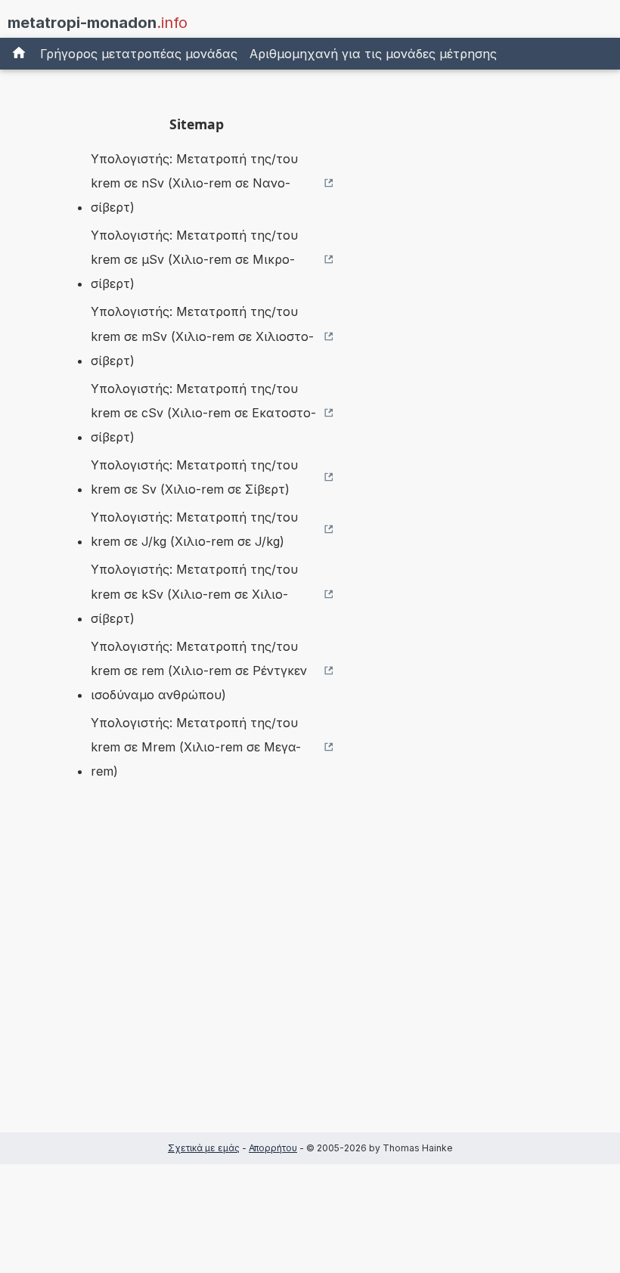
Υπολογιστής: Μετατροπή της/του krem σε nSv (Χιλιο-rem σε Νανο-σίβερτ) (194, 183)
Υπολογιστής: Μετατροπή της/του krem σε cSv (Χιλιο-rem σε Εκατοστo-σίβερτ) (203, 412)
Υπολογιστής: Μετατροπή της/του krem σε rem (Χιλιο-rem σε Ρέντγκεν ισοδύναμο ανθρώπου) (199, 670)
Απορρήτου (273, 1148)
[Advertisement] (196, 979)
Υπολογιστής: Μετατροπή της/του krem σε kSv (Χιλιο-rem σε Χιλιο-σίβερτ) (194, 593)
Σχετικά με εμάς (204, 1148)
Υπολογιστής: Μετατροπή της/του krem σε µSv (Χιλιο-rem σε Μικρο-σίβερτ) (194, 259)
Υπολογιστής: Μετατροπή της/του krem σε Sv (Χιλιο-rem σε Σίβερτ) (194, 477)
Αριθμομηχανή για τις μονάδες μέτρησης (373, 53)
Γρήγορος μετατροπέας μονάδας (138, 53)
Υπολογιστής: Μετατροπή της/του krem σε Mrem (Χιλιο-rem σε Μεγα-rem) (196, 747)
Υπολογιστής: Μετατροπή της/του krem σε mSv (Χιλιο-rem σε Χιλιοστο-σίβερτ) (202, 335)
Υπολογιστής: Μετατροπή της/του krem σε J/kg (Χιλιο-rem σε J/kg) (194, 529)
